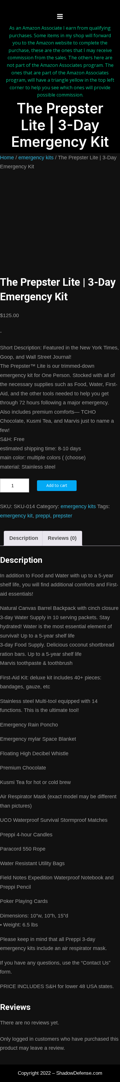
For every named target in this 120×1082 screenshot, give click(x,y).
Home (7, 157)
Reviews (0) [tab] (62, 538)
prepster (62, 516)
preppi (43, 516)
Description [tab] (23, 538)
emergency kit (16, 516)
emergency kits (36, 157)
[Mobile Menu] (60, 17)
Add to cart (56, 485)
